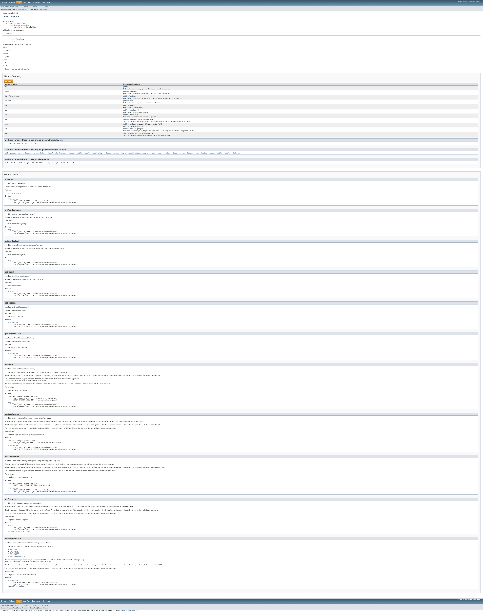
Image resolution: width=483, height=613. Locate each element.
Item (13, 41)
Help (48, 2)
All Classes (45, 7)
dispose (62, 153)
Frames (25, 7)
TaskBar (8, 101)
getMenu (126, 87)
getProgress (128, 105)
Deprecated (36, 2)
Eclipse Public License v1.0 (127, 610)
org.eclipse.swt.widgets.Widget (16, 23)
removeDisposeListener (171, 153)
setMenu (126, 115)
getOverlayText (129, 96)
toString (236, 153)
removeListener (188, 153)
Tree (29, 2)
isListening (140, 153)
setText (34, 143)
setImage (25, 143)
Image (7, 91)
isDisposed (129, 153)
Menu (6, 87)
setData (220, 153)
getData (80, 153)
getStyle (119, 153)
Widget (62, 149)
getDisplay (97, 153)
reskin (212, 153)
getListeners (109, 153)
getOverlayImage (129, 91)
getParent (127, 101)
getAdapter (71, 153)
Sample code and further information (17, 69)
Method (24, 9)
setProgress (128, 129)
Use (24, 2)
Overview (4, 2)
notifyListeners (153, 153)
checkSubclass (40, 153)
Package (12, 2)
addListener (27, 153)
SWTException (13, 199)
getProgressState (130, 110)
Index (43, 2)
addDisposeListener (13, 153)
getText (17, 143)
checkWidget (52, 153)
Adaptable (8, 33)
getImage (8, 143)
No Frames (33, 7)
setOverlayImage (129, 119)
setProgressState (130, 133)
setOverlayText (129, 124)
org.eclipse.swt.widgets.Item (19, 25)
